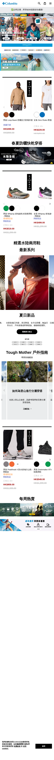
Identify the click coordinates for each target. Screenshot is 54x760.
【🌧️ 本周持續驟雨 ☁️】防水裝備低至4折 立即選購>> (27, 10)
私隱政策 (17, 746)
